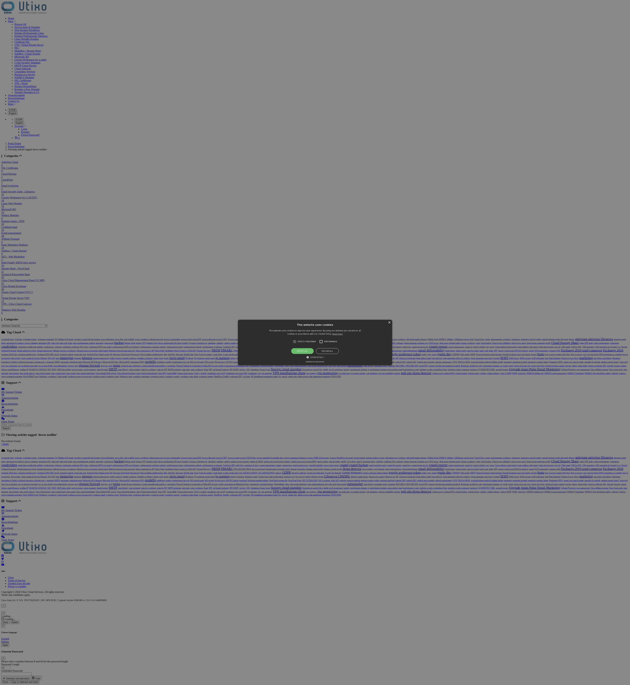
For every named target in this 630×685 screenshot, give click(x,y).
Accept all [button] (302, 351)
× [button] (389, 322)
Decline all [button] (327, 351)
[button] (315, 342)
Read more (337, 334)
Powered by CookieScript (315, 362)
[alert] (315, 342)
